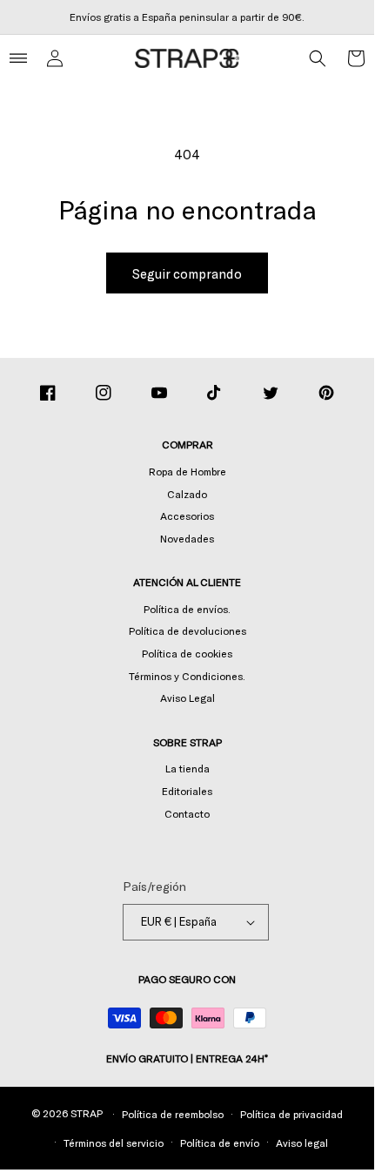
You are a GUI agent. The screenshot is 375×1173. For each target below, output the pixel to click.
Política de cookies (187, 653)
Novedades (187, 538)
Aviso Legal (187, 697)
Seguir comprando (187, 273)
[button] (317, 58)
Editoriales (187, 791)
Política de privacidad (291, 1114)
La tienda (187, 768)
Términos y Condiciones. (187, 676)
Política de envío (219, 1142)
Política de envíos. (187, 609)
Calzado (187, 494)
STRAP (86, 1113)
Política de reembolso (173, 1114)
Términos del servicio (114, 1142)
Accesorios (187, 515)
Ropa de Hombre (187, 471)
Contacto (187, 813)
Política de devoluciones (187, 630)
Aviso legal (302, 1142)
